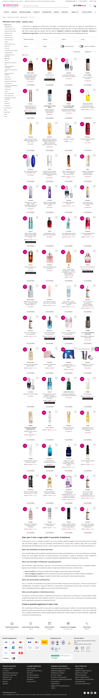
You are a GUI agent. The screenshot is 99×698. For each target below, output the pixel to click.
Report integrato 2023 (82, 677)
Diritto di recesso (56, 675)
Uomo (5, 116)
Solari (5, 114)
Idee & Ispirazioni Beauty (34, 671)
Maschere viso (8, 33)
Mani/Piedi (7, 112)
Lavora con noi (31, 681)
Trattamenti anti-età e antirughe (10, 98)
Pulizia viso (8, 89)
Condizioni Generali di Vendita (60, 668)
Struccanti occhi (9, 39)
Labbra (6, 42)
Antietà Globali (8, 52)
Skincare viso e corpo (13, 17)
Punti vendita (83, 1)
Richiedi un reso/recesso (59, 677)
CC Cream (7, 77)
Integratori (46, 12)
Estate (6, 12)
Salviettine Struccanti (10, 31)
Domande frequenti (33, 677)
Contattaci (30, 679)
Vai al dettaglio (30, 84)
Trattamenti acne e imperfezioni (9, 67)
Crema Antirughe (9, 93)
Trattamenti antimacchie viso (11, 70)
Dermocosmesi (25, 12)
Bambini (5, 681)
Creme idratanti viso (10, 44)
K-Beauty (36, 12)
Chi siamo (6, 671)
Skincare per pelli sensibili (9, 74)
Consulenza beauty (33, 675)
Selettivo (5, 683)
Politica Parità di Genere (82, 683)
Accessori (7, 103)
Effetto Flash (8, 79)
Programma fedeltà (71, 1)
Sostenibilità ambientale (10, 673)
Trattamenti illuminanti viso (10, 63)
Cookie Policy (55, 683)
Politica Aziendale (80, 675)
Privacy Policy (55, 681)
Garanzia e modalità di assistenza (61, 679)
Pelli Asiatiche (8, 83)
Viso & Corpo (87, 12)
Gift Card (93, 1)
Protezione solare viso (10, 81)
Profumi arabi (7, 679)
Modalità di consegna (57, 673)
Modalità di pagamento (58, 671)
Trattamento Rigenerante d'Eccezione (11, 86)
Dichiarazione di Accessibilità (84, 679)
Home (4, 17)
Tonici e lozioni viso (10, 29)
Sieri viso (32, 17)
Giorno (6, 91)
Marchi (56, 12)
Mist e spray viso (9, 95)
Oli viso (6, 60)
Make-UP (75, 12)
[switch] (62, 46)
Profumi (64, 12)
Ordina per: (77, 52)
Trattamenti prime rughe (11, 50)
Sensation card (7, 677)
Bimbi (5, 110)
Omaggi (14, 12)
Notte (6, 101)
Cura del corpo (8, 107)
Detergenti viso (9, 26)
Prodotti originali (8, 668)
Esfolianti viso (8, 35)
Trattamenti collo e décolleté (9, 55)
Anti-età (7, 48)
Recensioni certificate (10, 675)
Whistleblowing (80, 681)
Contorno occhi (9, 37)
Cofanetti (7, 105)
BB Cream (7, 46)
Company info (79, 668)
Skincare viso (24, 17)
